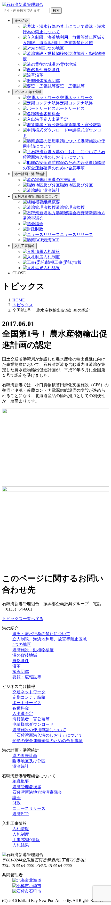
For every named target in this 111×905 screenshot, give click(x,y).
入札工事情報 (24, 246)
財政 (16, 803)
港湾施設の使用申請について (39, 730)
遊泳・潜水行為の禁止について (41, 633)
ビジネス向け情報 (27, 92)
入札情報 (20, 829)
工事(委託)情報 (26, 839)
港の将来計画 (24, 755)
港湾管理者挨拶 (26, 787)
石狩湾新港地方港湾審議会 (37, 792)
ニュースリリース (28, 808)
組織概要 (20, 781)
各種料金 (20, 708)
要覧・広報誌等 (26, 677)
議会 (16, 797)
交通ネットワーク (28, 692)
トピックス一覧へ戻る (22, 618)
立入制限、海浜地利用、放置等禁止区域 (49, 639)
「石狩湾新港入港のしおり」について (47, 735)
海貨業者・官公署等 (31, 719)
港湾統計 (20, 766)
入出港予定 (22, 713)
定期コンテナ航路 (28, 697)
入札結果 (20, 845)
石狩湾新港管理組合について (36, 196)
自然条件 (20, 661)
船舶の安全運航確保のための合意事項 (47, 740)
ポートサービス (26, 703)
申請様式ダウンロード (33, 724)
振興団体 (20, 671)
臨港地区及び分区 (28, 761)
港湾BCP (20, 814)
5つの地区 (21, 644)
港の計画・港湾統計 (29, 174)
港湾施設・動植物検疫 (33, 650)
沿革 (16, 666)
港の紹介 (21, 21)
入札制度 (20, 834)
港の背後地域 (24, 655)
